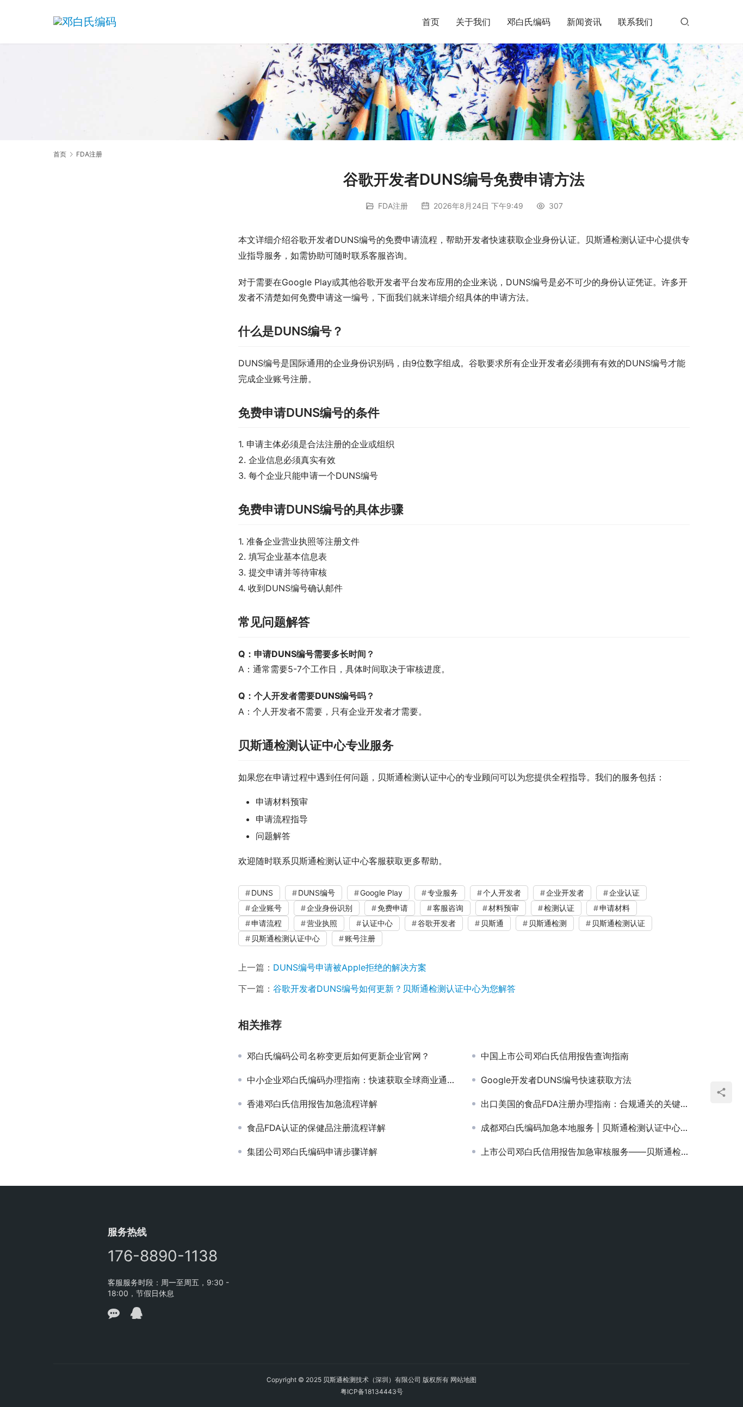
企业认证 (624, 892)
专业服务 (443, 892)
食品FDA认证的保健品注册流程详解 (316, 1128)
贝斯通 (492, 923)
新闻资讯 (584, 21)
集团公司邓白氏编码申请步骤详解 (312, 1151)
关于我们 (473, 21)
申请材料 (614, 907)
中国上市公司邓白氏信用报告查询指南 (555, 1056)
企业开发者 (565, 892)
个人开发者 (502, 892)
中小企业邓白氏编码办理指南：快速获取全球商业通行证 (351, 1080)
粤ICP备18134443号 (371, 1391)
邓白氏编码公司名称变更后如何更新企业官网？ (338, 1056)
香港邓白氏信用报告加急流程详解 (312, 1104)
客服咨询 (448, 907)
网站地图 (463, 1379)
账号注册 (360, 938)
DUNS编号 (316, 892)
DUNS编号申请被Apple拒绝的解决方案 (349, 967)
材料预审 (503, 907)
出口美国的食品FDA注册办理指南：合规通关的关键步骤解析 (585, 1104)
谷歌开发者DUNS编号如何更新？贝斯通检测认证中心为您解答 (394, 988)
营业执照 (322, 923)
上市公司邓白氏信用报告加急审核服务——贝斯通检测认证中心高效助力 (585, 1151)
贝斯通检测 (548, 923)
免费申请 (392, 907)
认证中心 (377, 923)
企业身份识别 (329, 907)
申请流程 (266, 923)
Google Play (381, 892)
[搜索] (685, 21)
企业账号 (266, 907)
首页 (430, 21)
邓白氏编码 (528, 21)
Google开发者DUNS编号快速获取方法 (556, 1080)
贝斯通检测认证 (618, 923)
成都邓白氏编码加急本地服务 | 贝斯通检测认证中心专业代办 (585, 1128)
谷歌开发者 (437, 923)
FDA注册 (393, 205)
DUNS (262, 892)
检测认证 (559, 907)
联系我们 (635, 21)
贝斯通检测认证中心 (285, 938)
